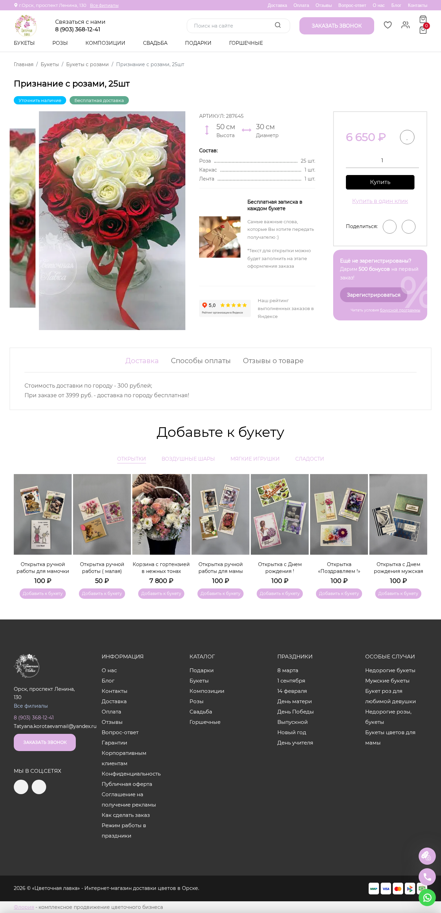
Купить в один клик (380, 201)
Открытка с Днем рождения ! (280, 567)
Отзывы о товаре (273, 361)
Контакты (417, 5)
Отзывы (324, 5)
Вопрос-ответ (352, 5)
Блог (396, 5)
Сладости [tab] (309, 459)
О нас (379, 5)
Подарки (199, 43)
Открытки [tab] (131, 459)
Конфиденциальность (131, 773)
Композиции (106, 43)
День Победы (295, 711)
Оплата (301, 5)
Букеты (25, 43)
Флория (24, 907)
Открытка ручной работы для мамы (220, 567)
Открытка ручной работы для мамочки (43, 567)
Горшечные (246, 43)
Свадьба (156, 43)
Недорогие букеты (390, 670)
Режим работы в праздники (124, 830)
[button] (418, 526)
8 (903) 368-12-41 (77, 29)
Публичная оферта (127, 784)
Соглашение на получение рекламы (129, 799)
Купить (380, 182)
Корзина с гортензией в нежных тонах (161, 567)
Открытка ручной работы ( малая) (102, 567)
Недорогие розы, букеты (388, 716)
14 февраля (292, 691)
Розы (60, 43)
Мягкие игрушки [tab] (255, 459)
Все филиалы (104, 5)
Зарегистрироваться (373, 295)
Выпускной (292, 722)
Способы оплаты (201, 361)
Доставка (277, 5)
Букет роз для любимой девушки (390, 696)
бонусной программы (400, 310)
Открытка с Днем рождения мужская (398, 567)
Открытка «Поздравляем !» (339, 567)
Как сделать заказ (126, 815)
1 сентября (291, 680)
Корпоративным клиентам (124, 758)
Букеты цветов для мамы (390, 737)
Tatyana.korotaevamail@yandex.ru (55, 726)
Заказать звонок (44, 742)
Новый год (291, 732)
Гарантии (114, 742)
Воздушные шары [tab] (188, 459)
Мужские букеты (387, 680)
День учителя (295, 742)
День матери (294, 701)
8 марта (287, 670)
